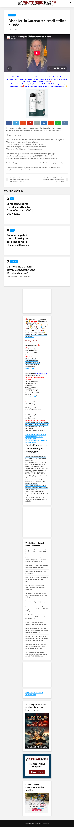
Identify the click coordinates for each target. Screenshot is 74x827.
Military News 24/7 (31, 353)
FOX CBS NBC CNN (31, 351)
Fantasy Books (30, 368)
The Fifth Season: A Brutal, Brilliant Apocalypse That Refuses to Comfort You (36, 493)
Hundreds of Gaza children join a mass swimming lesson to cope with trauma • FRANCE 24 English (36, 638)
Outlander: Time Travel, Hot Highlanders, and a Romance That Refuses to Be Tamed (35, 482)
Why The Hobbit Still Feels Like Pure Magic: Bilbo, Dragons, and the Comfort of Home (37, 476)
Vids (26, 347)
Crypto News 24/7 (30, 383)
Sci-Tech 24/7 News (31, 381)
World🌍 (39, 327)
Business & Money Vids (32, 362)
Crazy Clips (28, 417)
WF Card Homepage (31, 395)
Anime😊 (43, 333)
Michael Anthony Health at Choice (35, 434)
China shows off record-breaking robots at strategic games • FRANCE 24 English (36, 595)
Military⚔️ (28, 325)
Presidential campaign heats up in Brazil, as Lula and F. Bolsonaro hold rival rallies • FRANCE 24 (36, 630)
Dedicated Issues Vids (32, 393)
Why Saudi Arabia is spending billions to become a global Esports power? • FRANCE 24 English (36, 654)
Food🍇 (27, 335)
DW (12, 199)
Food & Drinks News (31, 389)
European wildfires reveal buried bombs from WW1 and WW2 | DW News (35, 552)
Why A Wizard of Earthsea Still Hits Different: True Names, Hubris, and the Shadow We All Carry (36, 487)
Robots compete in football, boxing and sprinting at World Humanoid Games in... (19, 240)
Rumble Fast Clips (30, 349)
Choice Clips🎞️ (35, 321)
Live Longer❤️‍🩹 (35, 333)
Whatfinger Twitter (31, 408)
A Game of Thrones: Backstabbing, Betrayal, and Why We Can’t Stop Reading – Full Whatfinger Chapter (35, 464)
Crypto (27, 327)
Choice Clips (29, 357)
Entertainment (29, 355)
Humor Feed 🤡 (38, 331)
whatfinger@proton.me (35, 402)
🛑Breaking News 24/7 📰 (33, 319)
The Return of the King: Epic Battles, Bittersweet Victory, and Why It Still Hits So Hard (35, 458)
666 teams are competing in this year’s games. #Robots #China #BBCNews (35, 587)
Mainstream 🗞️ (32, 329)
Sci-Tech (45, 327)
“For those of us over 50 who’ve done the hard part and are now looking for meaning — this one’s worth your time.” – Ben (37, 425)
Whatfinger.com (45, 823)
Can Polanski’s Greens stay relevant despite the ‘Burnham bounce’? (21, 270)
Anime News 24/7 (30, 387)
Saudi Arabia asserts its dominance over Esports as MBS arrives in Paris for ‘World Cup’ (36, 617)
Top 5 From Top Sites (31, 415)
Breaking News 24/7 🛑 (32, 345)
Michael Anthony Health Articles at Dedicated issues (36, 441)
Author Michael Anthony (32, 397)
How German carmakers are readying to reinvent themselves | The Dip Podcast (36, 579)
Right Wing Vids (30, 419)
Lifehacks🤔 (29, 331)
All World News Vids (31, 360)
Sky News (12, 15)
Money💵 (45, 325)
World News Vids (30, 359)
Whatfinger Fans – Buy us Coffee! (35, 421)
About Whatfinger (30, 404)
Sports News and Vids (32, 364)
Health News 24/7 (30, 385)
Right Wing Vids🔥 (33, 323)
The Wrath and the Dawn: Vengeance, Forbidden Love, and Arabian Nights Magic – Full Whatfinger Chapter (36, 470)
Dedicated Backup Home (33, 410)
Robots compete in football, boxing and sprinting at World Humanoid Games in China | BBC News (36, 560)
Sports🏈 (34, 327)
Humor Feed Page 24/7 (32, 375)
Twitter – (39, 329)
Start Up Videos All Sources (33, 391)
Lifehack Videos (30, 366)
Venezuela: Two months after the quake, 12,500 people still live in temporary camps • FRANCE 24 (35, 646)
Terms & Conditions (31, 406)
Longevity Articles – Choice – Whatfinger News (34, 437)
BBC (12, 230)
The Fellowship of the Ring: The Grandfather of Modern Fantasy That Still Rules (36, 499)
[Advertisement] (37, 301)
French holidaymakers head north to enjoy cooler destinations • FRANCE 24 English (36, 609)
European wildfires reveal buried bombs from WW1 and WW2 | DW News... (20, 208)
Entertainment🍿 (37, 325)
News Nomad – (36, 373)
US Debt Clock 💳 (36, 335)
